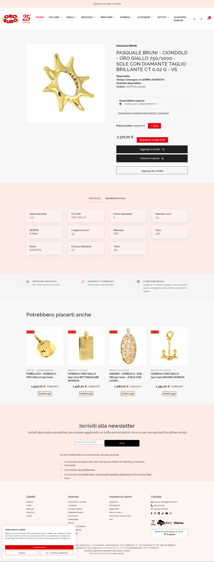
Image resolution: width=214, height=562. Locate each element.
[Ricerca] (194, 19)
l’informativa (76, 454)
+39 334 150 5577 (160, 509)
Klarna (71, 523)
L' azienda (72, 505)
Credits (127, 551)
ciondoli (125, 17)
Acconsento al (107, 476)
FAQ (111, 519)
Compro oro (73, 516)
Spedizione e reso (115, 198)
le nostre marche (180, 19)
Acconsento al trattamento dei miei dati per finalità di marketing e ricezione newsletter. (104, 463)
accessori (144, 17)
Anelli (70, 17)
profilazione (88, 470)
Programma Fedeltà (76, 526)
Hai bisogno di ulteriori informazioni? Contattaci (143, 113)
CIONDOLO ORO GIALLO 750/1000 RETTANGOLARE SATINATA (83, 377)
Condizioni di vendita (77, 502)
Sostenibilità (73, 519)
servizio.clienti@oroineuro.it (165, 502)
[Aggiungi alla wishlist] (52, 361)
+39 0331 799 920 (167, 545)
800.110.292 (159, 505)
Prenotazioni (114, 505)
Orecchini (106, 17)
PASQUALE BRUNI (126, 45)
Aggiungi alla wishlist (152, 171)
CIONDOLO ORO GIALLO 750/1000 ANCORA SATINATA (168, 375)
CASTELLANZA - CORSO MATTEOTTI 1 (140, 104)
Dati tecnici (95, 198)
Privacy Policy (116, 551)
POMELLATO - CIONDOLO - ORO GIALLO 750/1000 (42, 375)
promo (40, 17)
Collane (54, 17)
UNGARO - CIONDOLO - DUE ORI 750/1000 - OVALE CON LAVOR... (125, 377)
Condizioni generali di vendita (97, 551)
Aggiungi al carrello (150, 149)
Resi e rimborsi (115, 512)
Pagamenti (114, 509)
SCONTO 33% (45, 394)
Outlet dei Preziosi (75, 512)
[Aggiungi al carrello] (45, 361)
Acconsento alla (79, 470)
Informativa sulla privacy (120, 516)
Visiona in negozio (150, 158)
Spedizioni (113, 502)
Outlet (162, 17)
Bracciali (87, 17)
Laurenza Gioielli (75, 509)
